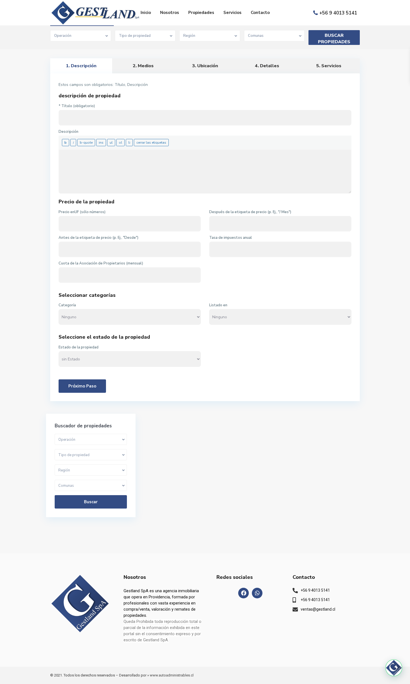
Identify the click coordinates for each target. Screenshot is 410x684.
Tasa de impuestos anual (230, 238)
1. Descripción (81, 66)
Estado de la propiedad (78, 347)
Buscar (91, 502)
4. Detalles (267, 66)
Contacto (260, 12)
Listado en (218, 305)
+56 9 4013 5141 (338, 13)
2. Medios (143, 66)
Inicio (146, 12)
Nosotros (169, 12)
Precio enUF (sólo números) (82, 212)
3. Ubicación (205, 66)
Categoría (67, 305)
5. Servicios (328, 66)
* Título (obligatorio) (77, 106)
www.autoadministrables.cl (172, 675)
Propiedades (201, 12)
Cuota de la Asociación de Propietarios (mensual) (101, 263)
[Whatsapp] (257, 593)
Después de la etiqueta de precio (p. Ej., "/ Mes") (250, 212)
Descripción (68, 132)
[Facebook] (243, 593)
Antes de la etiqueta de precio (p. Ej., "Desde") (98, 238)
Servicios (232, 12)
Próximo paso (82, 386)
